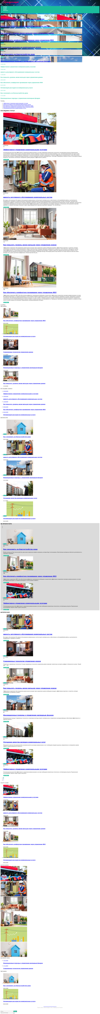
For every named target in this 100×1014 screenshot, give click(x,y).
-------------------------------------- (50, 1006)
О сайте (5, 7)
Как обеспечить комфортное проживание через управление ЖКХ (27, 40)
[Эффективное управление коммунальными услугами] (42, 129)
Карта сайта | (40, 1007)
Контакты (5, 10)
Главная (5, 6)
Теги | (51, 1007)
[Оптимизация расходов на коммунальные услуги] (42, 329)
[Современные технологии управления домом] (42, 345)
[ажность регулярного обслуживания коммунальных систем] (42, 176)
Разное (61, 1007)
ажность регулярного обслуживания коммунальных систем (25, 26)
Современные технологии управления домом (18, 352)
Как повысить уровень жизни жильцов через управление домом (27, 33)
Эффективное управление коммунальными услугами (22, 19)
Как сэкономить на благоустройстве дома (18, 54)
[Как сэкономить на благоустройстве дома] (41, 949)
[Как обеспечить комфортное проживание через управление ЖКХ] (42, 272)
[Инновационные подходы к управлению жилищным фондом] (42, 360)
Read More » (6, 159)
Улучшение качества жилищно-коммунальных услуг (20, 498)
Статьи (5, 9)
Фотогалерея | (47, 1007)
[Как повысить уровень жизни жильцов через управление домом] (42, 224)
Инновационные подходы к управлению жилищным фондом (26, 61)
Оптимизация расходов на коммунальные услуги (21, 47)
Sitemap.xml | (56, 1007)
